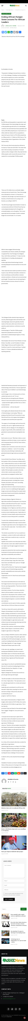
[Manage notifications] (24, 1018)
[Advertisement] (14, 53)
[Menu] (2, 5)
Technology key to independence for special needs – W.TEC (18, 940)
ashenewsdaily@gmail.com (9, 998)
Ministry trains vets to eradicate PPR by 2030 (13, 808)
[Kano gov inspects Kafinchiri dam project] (14, 843)
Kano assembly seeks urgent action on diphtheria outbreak (18, 915)
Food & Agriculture (6, 13)
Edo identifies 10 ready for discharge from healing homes (18, 932)
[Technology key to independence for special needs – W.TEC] (5, 941)
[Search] (26, 5)
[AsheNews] (14, 5)
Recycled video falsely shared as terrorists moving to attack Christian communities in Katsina (19, 924)
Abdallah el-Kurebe (11, 25)
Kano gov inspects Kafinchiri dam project (12, 852)
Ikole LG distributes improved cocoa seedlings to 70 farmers (13, 830)
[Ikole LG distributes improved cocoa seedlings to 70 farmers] (14, 820)
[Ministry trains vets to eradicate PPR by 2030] (14, 799)
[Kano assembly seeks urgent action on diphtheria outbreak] (5, 916)
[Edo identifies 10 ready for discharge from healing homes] (5, 933)
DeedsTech (9, 1016)
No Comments (6, 27)
